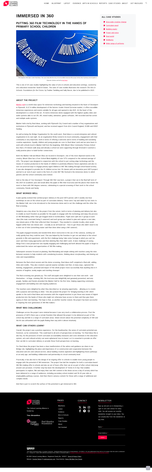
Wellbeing (109, 40)
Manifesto (61, 406)
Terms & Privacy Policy (74, 457)
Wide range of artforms (115, 43)
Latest (67, 3)
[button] (146, 3)
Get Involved (136, 3)
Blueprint (56, 3)
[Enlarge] (96, 32)
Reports (103, 3)
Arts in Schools (63, 415)
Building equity (111, 29)
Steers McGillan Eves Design (73, 459)
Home (46, 3)
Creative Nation (37, 459)
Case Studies (114, 3)
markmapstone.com (49, 459)
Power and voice (112, 33)
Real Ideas (64, 80)
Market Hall (20, 105)
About (125, 3)
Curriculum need (112, 25)
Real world (110, 36)
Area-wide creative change (116, 22)
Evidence (77, 3)
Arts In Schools (90, 3)
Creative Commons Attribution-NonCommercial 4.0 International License (89, 453)
